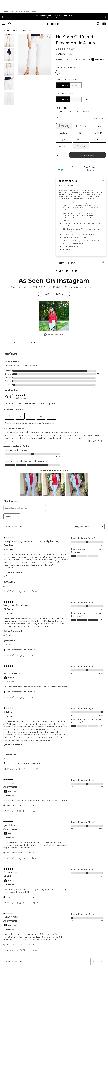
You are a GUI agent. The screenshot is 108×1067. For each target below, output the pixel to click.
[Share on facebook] (67, 271)
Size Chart (101, 119)
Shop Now (50, 18)
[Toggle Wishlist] (49, 37)
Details (69, 54)
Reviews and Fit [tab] (9, 343)
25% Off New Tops (54, 15)
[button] (104, 23)
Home (6, 30)
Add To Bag (87, 155)
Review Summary (83, 49)
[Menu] (3, 24)
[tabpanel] (54, 656)
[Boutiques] (9, 23)
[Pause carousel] (105, 17)
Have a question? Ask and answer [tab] (31, 343)
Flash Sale (26, 30)
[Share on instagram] (72, 271)
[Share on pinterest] (76, 271)
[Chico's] (54, 23)
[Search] (98, 23)
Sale (15, 30)
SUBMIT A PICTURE (54, 294)
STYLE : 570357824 (66, 186)
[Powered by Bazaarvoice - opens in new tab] (54, 334)
